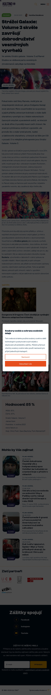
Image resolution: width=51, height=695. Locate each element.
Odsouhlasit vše (25, 364)
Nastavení (25, 357)
